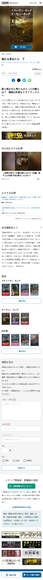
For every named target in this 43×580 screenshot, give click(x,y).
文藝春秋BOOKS (9, 3)
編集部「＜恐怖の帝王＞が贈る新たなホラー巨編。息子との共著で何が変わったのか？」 (21, 198)
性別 (3, 457)
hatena (24, 80)
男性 (7, 460)
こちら (24, 391)
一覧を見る (21, 301)
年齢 (3, 446)
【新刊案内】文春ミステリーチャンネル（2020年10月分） (21, 209)
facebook (13, 80)
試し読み (23, 47)
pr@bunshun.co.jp (21, 507)
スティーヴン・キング (10, 62)
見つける (33, 3)
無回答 (29, 460)
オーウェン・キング (27, 62)
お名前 (4, 424)
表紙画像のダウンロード (22, 486)
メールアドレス (7, 435)
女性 (17, 460)
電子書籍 (8, 54)
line (29, 80)
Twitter (18, 80)
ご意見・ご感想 (7, 399)
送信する (21, 468)
